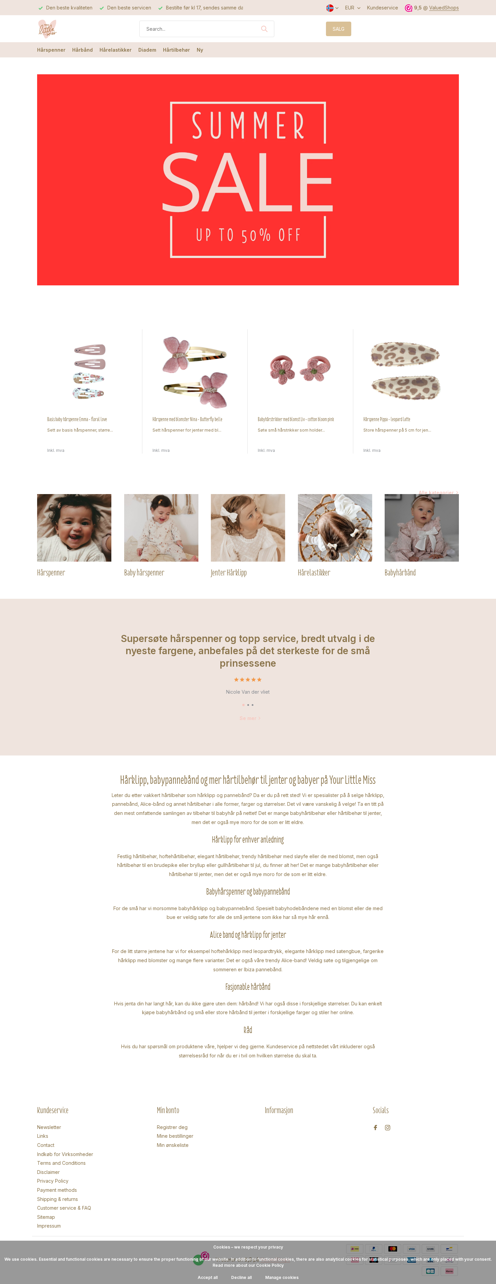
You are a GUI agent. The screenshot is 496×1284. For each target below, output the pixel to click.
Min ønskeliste (173, 1145)
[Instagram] (387, 1128)
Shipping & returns (57, 1199)
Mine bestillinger (175, 1136)
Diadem (147, 50)
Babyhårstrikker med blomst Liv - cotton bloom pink (296, 419)
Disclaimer (48, 1172)
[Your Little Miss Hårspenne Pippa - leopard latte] (405, 372)
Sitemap (46, 1217)
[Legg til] (125, 446)
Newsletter (49, 1127)
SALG (339, 29)
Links (42, 1136)
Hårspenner (51, 50)
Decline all (241, 1277)
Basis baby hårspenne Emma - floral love (77, 419)
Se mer (248, 718)
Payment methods (57, 1190)
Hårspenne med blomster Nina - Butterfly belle (187, 419)
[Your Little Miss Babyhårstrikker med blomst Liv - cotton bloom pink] (300, 372)
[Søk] (264, 28)
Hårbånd (82, 50)
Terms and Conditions (61, 1163)
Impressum (49, 1226)
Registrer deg (172, 1127)
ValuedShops (444, 7)
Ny (200, 50)
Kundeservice (382, 7)
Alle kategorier (436, 492)
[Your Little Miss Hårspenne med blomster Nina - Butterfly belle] (195, 372)
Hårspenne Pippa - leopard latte (386, 419)
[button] (243, 705)
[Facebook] (375, 1128)
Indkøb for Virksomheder (65, 1154)
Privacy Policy (52, 1181)
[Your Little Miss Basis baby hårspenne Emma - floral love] (89, 372)
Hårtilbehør (176, 50)
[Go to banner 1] (248, 179)
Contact (45, 1145)
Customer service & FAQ (64, 1208)
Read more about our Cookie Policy (248, 1265)
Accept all (208, 1277)
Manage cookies (282, 1277)
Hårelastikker (116, 50)
